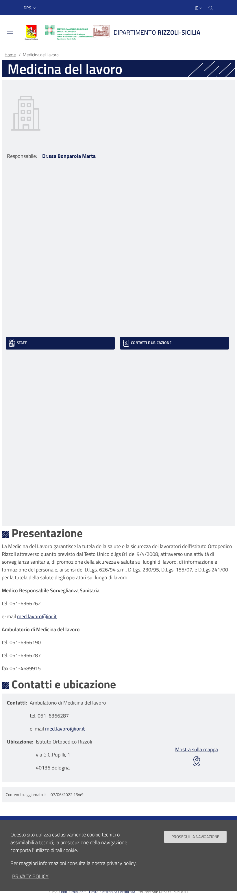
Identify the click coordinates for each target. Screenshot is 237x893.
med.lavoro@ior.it (37, 616)
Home (10, 54)
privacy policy (30, 876)
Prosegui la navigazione (195, 837)
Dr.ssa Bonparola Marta (69, 156)
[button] (30, 8)
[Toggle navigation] (9, 31)
